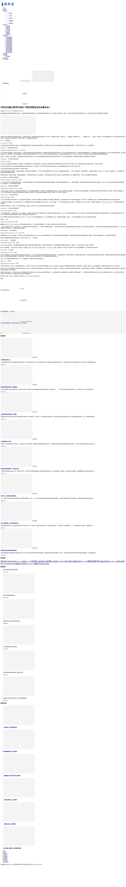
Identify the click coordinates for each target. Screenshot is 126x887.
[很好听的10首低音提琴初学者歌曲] (17, 547)
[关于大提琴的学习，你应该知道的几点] (17, 520)
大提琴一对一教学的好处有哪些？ (9, 495)
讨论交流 (5, 57)
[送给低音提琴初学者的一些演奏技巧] (17, 384)
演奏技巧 (18, 564)
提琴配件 (11, 23)
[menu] (1, 1)
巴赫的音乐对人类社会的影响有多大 (11, 620)
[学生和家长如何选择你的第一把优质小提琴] (19, 670)
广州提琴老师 (9, 39)
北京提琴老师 (9, 38)
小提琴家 (8, 56)
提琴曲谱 (5, 53)
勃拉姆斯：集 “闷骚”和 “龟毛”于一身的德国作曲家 (15, 698)
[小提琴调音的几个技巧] (17, 439)
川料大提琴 (68, 561)
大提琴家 (5, 55)
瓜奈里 (24, 564)
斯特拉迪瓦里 (93, 561)
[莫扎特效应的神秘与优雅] (19, 592)
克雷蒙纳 (28, 561)
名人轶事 (8, 30)
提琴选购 (8, 34)
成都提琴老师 (9, 49)
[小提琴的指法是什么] (17, 357)
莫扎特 (32, 563)
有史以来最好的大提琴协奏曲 (10, 646)
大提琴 (4, 9)
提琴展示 (5, 10)
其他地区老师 (9, 52)
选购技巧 (37, 564)
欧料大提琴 (121, 561)
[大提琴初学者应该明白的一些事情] (17, 411)
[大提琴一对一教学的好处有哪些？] (17, 493)
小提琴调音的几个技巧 (6, 441)
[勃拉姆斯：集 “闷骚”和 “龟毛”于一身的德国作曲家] (19, 695)
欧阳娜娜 (9, 563)
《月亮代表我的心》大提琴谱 (10, 799)
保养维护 (8, 32)
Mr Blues (2, 110)
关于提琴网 (5, 59)
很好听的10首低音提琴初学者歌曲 (9, 550)
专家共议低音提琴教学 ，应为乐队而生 (10, 468)
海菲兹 (13, 563)
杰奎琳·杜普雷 (104, 561)
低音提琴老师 (19, 561)
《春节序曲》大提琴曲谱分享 (10, 727)
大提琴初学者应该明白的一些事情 (9, 414)
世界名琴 (4, 561)
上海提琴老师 (9, 37)
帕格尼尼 (78, 561)
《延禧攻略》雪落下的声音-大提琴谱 (11, 775)
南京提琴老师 (9, 46)
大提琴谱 (48, 561)
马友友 (47, 564)
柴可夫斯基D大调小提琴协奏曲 (10, 569)
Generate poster (23, 300)
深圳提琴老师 (9, 41)
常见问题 (8, 28)
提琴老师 (5, 35)
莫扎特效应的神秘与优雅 (9, 595)
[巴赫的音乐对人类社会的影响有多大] (19, 618)
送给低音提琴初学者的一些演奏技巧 (9, 387)
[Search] (43, 76)
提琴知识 (8, 27)
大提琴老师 (41, 561)
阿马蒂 (42, 564)
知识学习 (5, 24)
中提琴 (10, 18)
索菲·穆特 (29, 563)
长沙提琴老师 (9, 50)
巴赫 (5, 113)
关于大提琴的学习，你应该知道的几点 (10, 523)
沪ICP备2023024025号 (27, 864)
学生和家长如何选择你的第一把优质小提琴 (13, 672)
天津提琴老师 (9, 45)
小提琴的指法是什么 (5, 359)
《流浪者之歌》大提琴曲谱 (9, 824)
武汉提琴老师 (9, 48)
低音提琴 (11, 20)
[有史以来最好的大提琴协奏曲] (19, 644)
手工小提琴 (84, 561)
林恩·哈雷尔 (112, 561)
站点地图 (3, 864)
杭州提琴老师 (9, 44)
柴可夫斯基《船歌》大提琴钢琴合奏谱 (12, 848)
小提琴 (10, 13)
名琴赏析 (8, 26)
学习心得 (8, 31)
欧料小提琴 (3, 563)
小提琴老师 (61, 561)
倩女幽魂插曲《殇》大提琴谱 (10, 751)
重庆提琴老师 (9, 42)
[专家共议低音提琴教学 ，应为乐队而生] (17, 466)
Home (6, 83)
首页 (4, 8)
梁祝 (116, 561)
